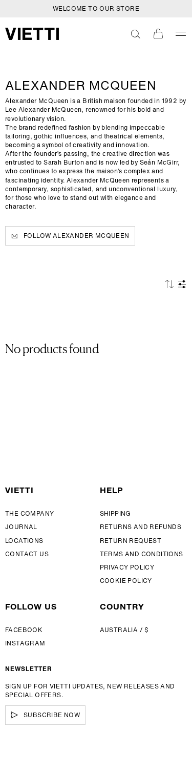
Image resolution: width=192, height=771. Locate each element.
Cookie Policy (126, 580)
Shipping (115, 513)
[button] (136, 34)
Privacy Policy (127, 567)
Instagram (25, 643)
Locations (24, 540)
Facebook (23, 629)
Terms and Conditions (141, 554)
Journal (21, 526)
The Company (29, 513)
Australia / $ (124, 629)
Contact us (27, 554)
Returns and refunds (141, 526)
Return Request (131, 540)
